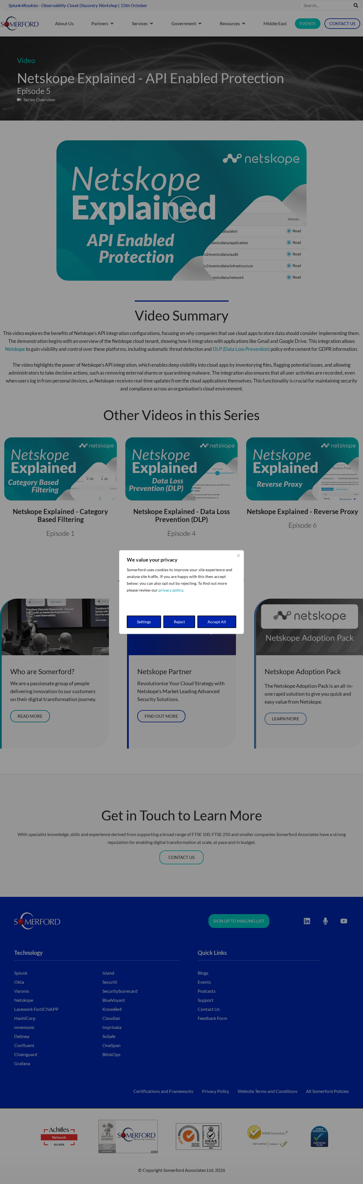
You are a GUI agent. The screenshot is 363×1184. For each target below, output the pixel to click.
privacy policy (171, 589)
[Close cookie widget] (238, 555)
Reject (179, 621)
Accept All (217, 621)
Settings (144, 621)
